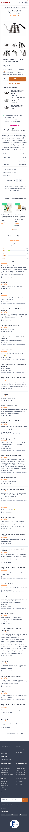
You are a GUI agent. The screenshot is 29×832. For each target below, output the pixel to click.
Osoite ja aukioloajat (6, 759)
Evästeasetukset (5, 770)
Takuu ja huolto (4, 753)
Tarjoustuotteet (5, 785)
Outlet (2, 787)
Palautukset (4, 751)
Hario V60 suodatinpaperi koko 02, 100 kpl (7, 217)
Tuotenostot (4, 792)
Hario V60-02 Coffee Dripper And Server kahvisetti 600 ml (19, 218)
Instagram (6, 814)
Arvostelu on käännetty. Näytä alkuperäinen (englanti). (14, 433)
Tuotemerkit (4, 783)
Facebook (24, 814)
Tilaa (24, 800)
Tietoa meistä (4, 772)
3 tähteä (3, 253)
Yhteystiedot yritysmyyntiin (19, 751)
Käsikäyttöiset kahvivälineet (12, 7)
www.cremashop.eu (20, 768)
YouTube (15, 814)
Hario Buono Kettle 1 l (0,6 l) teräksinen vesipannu (17, 91)
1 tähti (3, 258)
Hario (24, 154)
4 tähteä (3, 250)
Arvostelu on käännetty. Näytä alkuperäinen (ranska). (13, 591)
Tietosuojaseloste (5, 768)
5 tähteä (3, 248)
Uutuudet (3, 789)
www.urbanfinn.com (20, 774)
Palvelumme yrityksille (21, 749)
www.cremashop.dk (20, 772)
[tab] (12, 229)
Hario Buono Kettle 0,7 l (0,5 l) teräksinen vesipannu (18, 98)
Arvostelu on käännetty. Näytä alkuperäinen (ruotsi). (13, 303)
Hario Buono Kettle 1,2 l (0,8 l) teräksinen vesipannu (18, 106)
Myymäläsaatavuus (7, 71)
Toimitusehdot (4, 766)
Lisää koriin (18, 79)
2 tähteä (3, 255)
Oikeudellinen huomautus (7, 774)
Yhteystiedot (4, 749)
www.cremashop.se (20, 770)
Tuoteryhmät (4, 781)
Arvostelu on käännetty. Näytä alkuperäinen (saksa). (13, 372)
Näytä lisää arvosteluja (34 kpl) (15, 733)
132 (18, 15)
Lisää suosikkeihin (15, 83)
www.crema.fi (19, 766)
